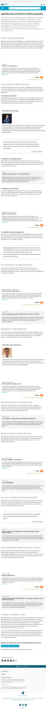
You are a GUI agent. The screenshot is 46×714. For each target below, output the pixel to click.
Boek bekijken (4, 74)
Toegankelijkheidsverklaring (16, 700)
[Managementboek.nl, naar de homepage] (4, 5)
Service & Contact (26, 700)
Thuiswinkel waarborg (7, 698)
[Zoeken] (39, 8)
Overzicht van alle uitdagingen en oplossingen (23, 649)
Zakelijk (3, 674)
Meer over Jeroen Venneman (21, 364)
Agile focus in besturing (38, 521)
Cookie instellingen (39, 698)
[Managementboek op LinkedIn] (20, 705)
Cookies (32, 698)
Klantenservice (5, 671)
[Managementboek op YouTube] (23, 705)
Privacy (28, 698)
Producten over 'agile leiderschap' (9, 646)
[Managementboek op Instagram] (26, 705)
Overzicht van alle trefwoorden (7, 649)
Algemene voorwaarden (17, 698)
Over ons (33, 700)
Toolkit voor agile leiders (38, 151)
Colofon (24, 698)
